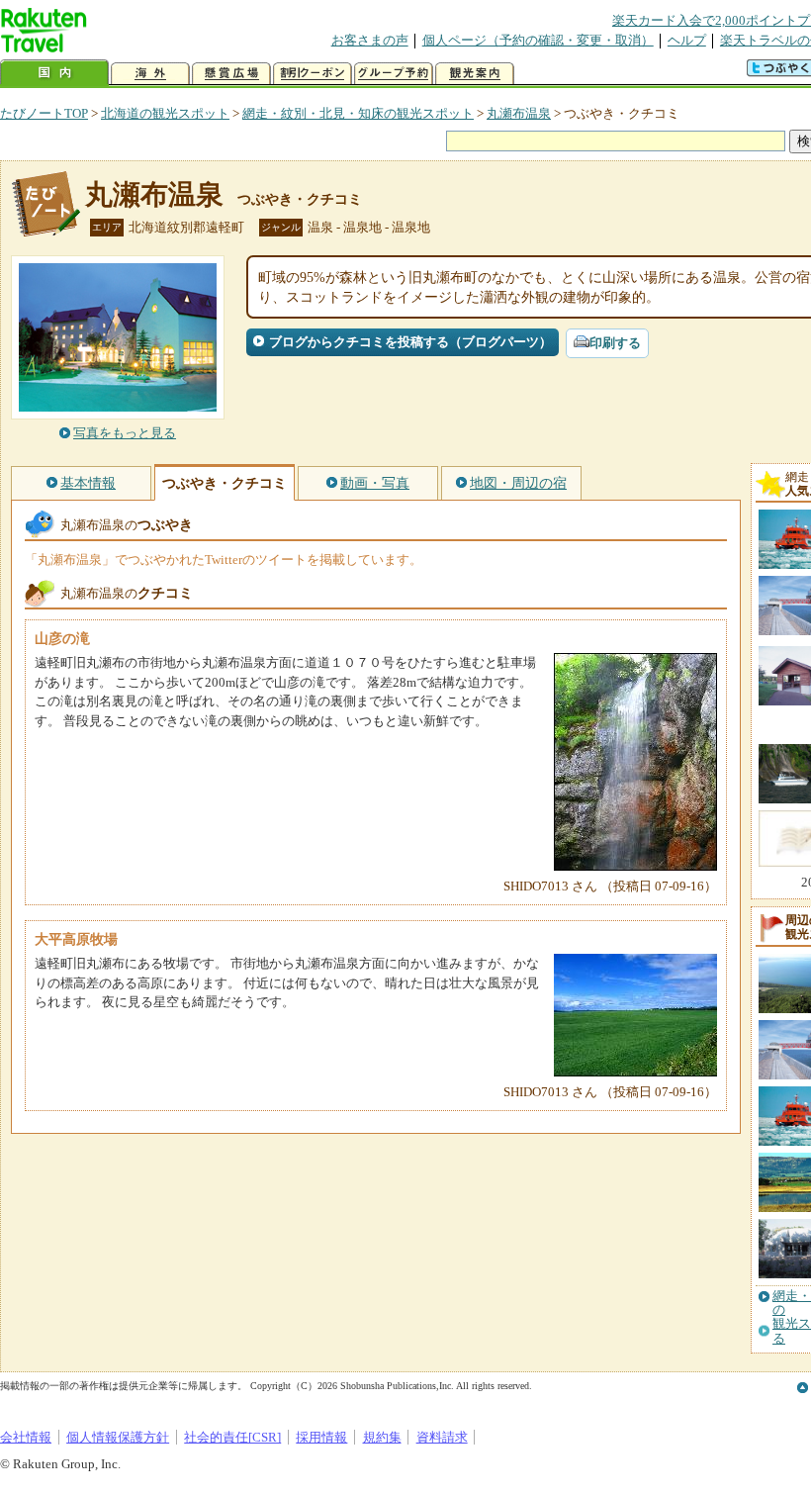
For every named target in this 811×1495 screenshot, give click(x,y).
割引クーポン (312, 73)
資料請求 (442, 1437)
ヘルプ (687, 40)
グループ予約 (393, 73)
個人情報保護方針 (117, 1437)
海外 (150, 73)
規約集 (382, 1437)
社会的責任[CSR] (232, 1437)
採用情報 (321, 1437)
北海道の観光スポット (165, 113)
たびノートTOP (44, 113)
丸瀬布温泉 (519, 113)
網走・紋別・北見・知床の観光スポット (358, 113)
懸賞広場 (231, 73)
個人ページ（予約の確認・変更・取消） (538, 40)
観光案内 (474, 73)
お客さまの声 (369, 40)
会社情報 (25, 1437)
